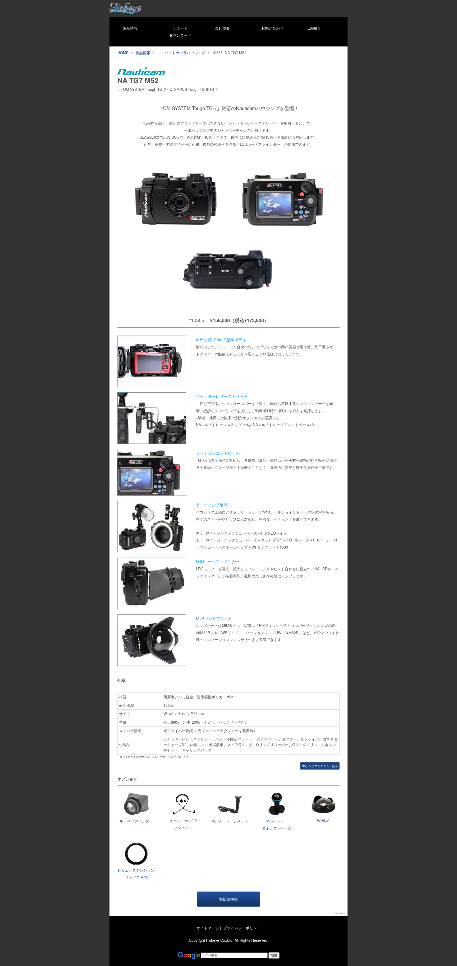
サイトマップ (207, 927)
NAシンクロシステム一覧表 (320, 766)
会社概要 (222, 28)
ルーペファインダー (136, 820)
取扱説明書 (228, 899)
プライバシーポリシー (242, 927)
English (314, 28)
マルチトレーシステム (229, 820)
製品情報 (130, 28)
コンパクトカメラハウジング (181, 52)
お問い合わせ (272, 28)
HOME (123, 52)
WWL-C (323, 820)
